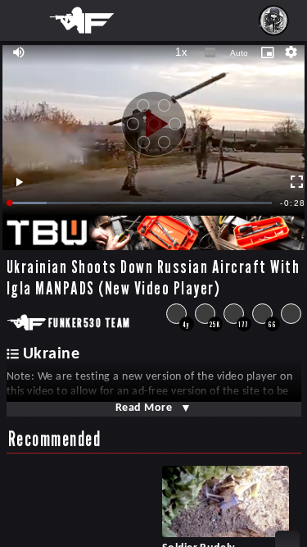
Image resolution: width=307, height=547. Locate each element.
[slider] (141, 203)
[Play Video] (153, 118)
